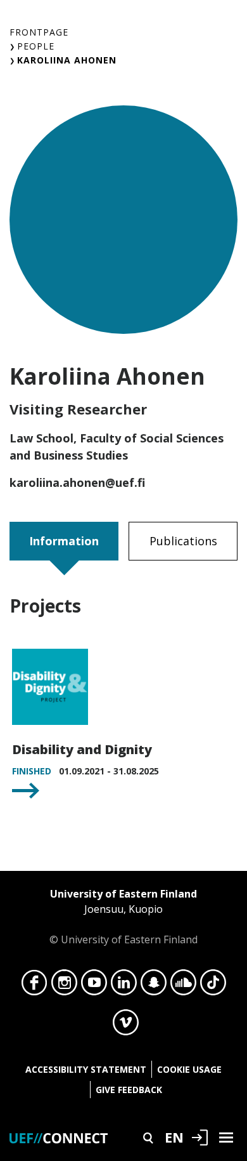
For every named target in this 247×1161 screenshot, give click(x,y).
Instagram (64, 985)
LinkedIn (124, 985)
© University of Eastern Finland (123, 916)
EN (174, 1136)
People (35, 46)
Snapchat (154, 985)
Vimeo (126, 1025)
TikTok (213, 985)
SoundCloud (183, 985)
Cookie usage (189, 1069)
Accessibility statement (85, 1069)
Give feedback (129, 1090)
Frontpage (39, 32)
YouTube (94, 985)
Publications (183, 540)
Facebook (35, 985)
